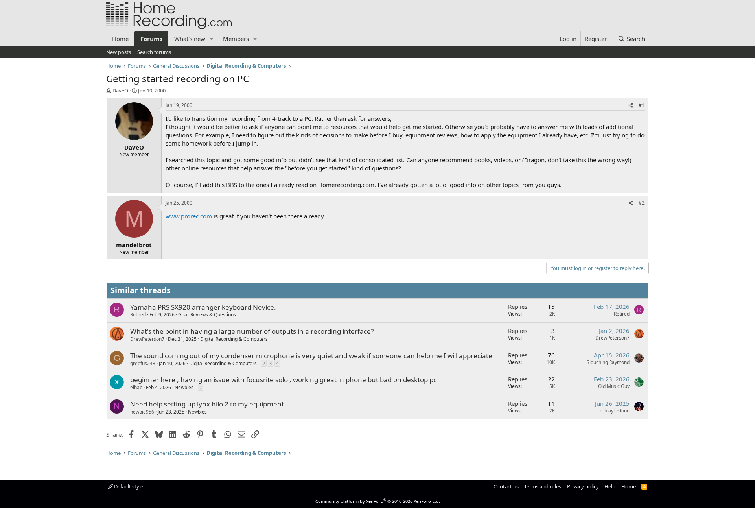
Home (120, 38)
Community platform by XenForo (377, 501)
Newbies (184, 387)
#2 (642, 203)
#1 (642, 105)
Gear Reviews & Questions (207, 314)
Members (236, 38)
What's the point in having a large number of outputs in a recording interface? (252, 331)
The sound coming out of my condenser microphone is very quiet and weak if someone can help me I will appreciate (311, 355)
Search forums (154, 51)
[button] (211, 38)
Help (609, 486)
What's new (189, 38)
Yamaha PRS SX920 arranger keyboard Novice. (203, 307)
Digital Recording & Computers (234, 339)
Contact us (506, 486)
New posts (118, 51)
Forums (151, 38)
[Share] (631, 105)
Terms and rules (542, 486)
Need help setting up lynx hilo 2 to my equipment (207, 403)
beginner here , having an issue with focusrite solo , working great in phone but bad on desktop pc (283, 379)
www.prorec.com (189, 216)
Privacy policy (583, 486)
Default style (128, 486)
